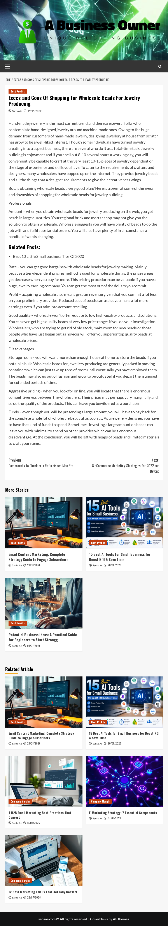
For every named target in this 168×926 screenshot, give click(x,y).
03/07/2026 (33, 645)
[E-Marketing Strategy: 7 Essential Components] (124, 781)
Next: (125, 465)
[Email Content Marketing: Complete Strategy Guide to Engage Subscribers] (43, 522)
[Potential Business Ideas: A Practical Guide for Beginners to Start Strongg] (43, 603)
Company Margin (20, 801)
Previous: (41, 462)
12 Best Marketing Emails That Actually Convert (43, 891)
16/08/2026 (33, 823)
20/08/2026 (114, 565)
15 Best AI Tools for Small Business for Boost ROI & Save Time (119, 556)
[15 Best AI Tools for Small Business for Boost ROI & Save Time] (124, 522)
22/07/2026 (34, 897)
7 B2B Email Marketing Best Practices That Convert (40, 815)
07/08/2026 (114, 818)
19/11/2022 (35, 111)
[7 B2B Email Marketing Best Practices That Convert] (43, 781)
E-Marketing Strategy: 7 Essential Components (123, 812)
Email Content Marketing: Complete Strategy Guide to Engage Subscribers (38, 556)
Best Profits (17, 91)
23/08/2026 (33, 565)
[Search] (160, 66)
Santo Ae (17, 111)
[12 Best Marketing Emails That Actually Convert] (43, 860)
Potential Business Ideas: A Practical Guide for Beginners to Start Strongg (43, 637)
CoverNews (99, 919)
